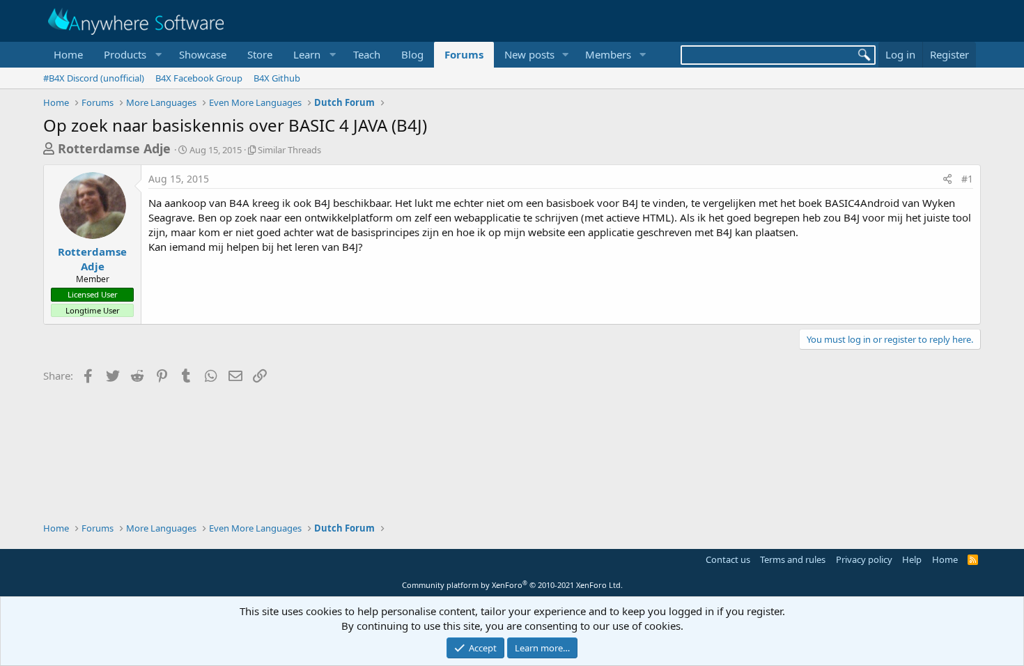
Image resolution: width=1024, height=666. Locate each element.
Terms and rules (792, 559)
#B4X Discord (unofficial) (93, 78)
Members (608, 54)
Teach (366, 54)
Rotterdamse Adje (114, 148)
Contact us (728, 559)
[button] (131, 55)
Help (912, 559)
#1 (967, 178)
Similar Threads (289, 150)
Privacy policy (864, 559)
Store (259, 54)
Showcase (202, 54)
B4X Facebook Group (198, 78)
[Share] (947, 179)
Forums (463, 54)
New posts (529, 54)
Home (68, 54)
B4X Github (277, 78)
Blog (412, 54)
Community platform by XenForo (512, 585)
